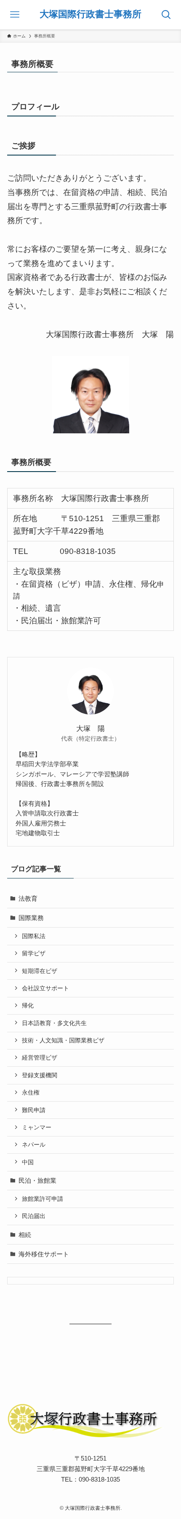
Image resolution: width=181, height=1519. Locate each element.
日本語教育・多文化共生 (54, 1023)
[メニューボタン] (14, 14)
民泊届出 (33, 1216)
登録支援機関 (39, 1075)
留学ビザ (33, 953)
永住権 (31, 1092)
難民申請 (33, 1110)
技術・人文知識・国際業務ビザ (63, 1040)
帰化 (28, 1005)
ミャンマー (36, 1127)
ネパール (33, 1144)
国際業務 (31, 917)
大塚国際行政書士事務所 (90, 14)
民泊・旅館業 (37, 1180)
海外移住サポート (44, 1254)
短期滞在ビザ (39, 971)
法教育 (28, 898)
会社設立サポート (45, 988)
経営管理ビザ (39, 1057)
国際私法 (33, 936)
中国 (28, 1162)
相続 (25, 1234)
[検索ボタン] (166, 14)
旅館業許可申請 (42, 1198)
